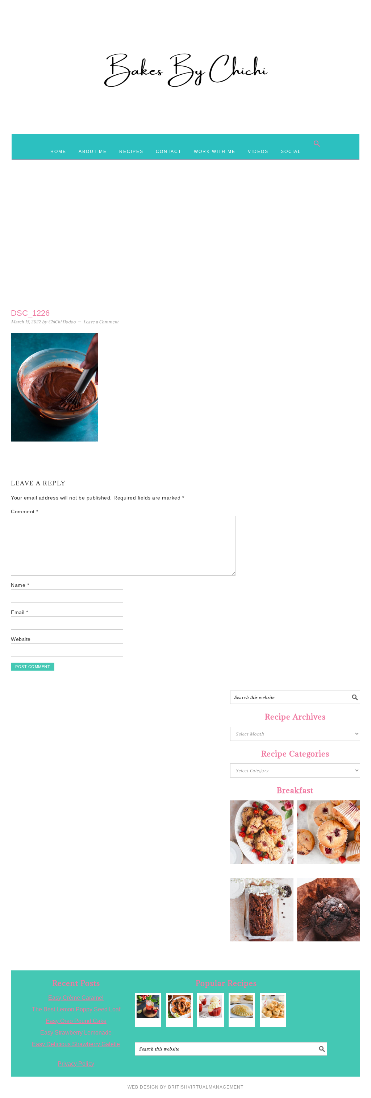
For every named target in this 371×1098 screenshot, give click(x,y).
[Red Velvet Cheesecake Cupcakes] (210, 1006)
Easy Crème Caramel (76, 998)
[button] (317, 143)
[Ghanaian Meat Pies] (241, 1006)
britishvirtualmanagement (205, 1087)
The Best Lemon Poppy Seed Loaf (76, 1009)
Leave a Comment (100, 321)
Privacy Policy (76, 1064)
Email (19, 612)
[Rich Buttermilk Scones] (273, 1006)
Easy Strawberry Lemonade (76, 1032)
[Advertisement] (185, 247)
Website (21, 639)
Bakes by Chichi (185, 38)
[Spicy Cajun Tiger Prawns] (179, 1006)
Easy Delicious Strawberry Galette (76, 1044)
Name (20, 585)
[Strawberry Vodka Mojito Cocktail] (148, 1006)
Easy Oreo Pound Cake (76, 1021)
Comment (24, 511)
